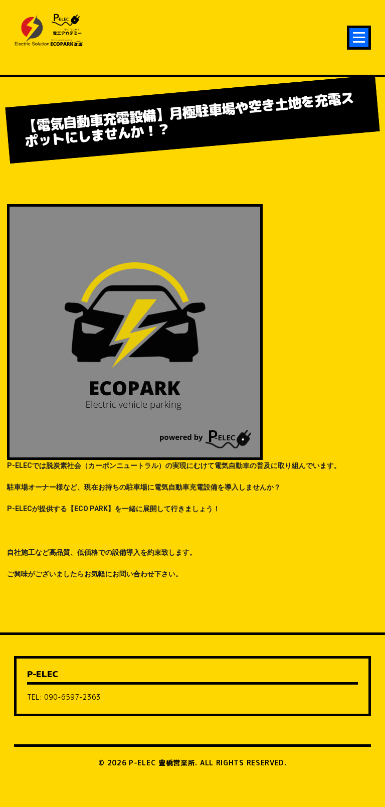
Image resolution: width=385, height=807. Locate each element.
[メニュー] (359, 38)
